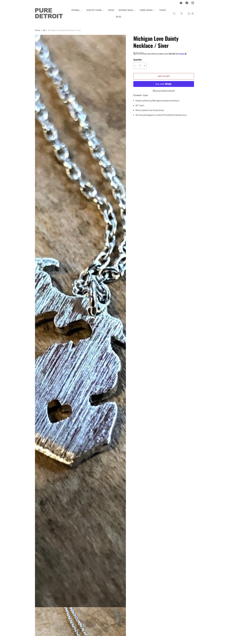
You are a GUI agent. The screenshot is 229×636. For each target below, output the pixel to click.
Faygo (111, 10)
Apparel (75, 10)
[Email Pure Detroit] (181, 3)
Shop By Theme (94, 10)
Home (37, 30)
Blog (118, 16)
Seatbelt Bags (125, 10)
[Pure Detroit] (49, 13)
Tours (162, 10)
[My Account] (181, 13)
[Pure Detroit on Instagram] (193, 3)
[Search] (174, 13)
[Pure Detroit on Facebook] (187, 3)
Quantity (137, 59)
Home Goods (146, 10)
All (44, 30)
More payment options (164, 90)
